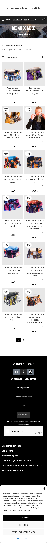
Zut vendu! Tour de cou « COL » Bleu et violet (12, 223)
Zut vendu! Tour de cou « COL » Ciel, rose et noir (12, 270)
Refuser (23, 525)
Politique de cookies (22, 538)
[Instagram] (23, 372)
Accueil (5, 45)
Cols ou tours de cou (12, 99)
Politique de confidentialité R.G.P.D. (19, 465)
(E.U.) (39, 465)
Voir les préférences (23, 532)
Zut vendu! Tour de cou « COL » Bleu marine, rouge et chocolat (35, 224)
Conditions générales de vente (16, 460)
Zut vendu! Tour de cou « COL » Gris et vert (12, 317)
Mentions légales (10, 455)
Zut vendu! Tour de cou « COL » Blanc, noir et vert (35, 135)
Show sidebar (11, 57)
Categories (22, 34)
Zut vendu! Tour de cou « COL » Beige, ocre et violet (12, 135)
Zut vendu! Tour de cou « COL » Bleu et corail (12, 179)
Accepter (23, 517)
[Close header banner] (43, 8)
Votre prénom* (23, 387)
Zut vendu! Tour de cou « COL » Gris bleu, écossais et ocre (35, 271)
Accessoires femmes (12, 96)
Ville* (23, 405)
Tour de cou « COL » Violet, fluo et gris (34, 91)
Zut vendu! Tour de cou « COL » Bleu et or (35, 179)
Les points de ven (10, 445)
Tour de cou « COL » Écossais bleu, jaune (12, 91)
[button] (43, 488)
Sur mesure (7, 450)
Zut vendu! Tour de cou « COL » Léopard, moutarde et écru (35, 318)
